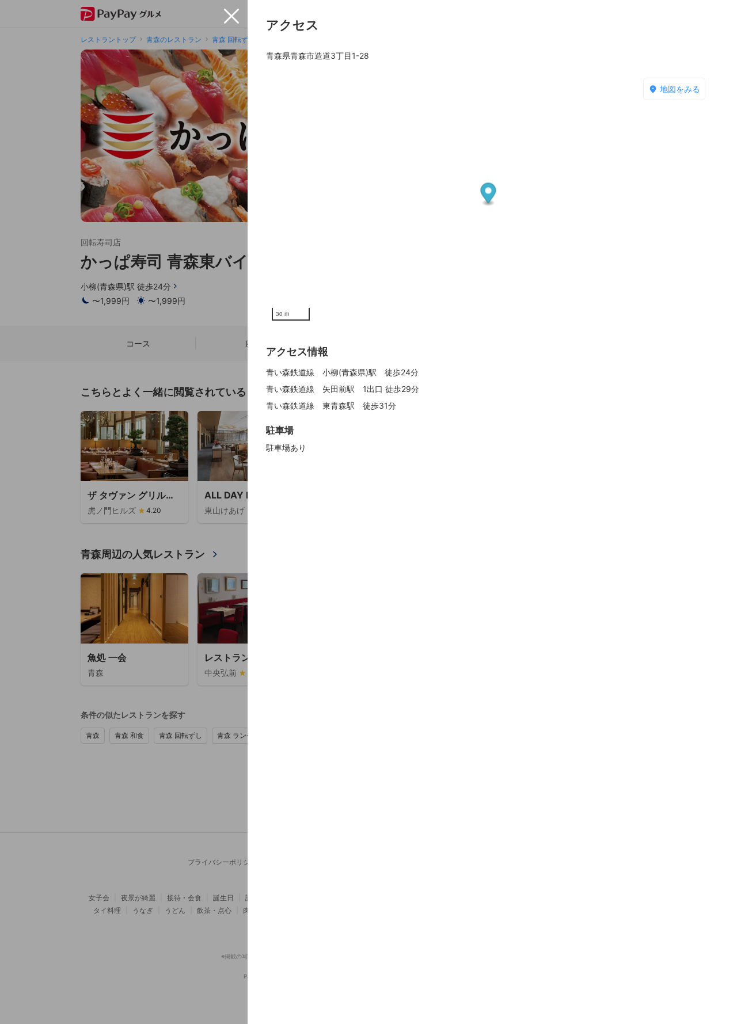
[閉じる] (231, 16)
